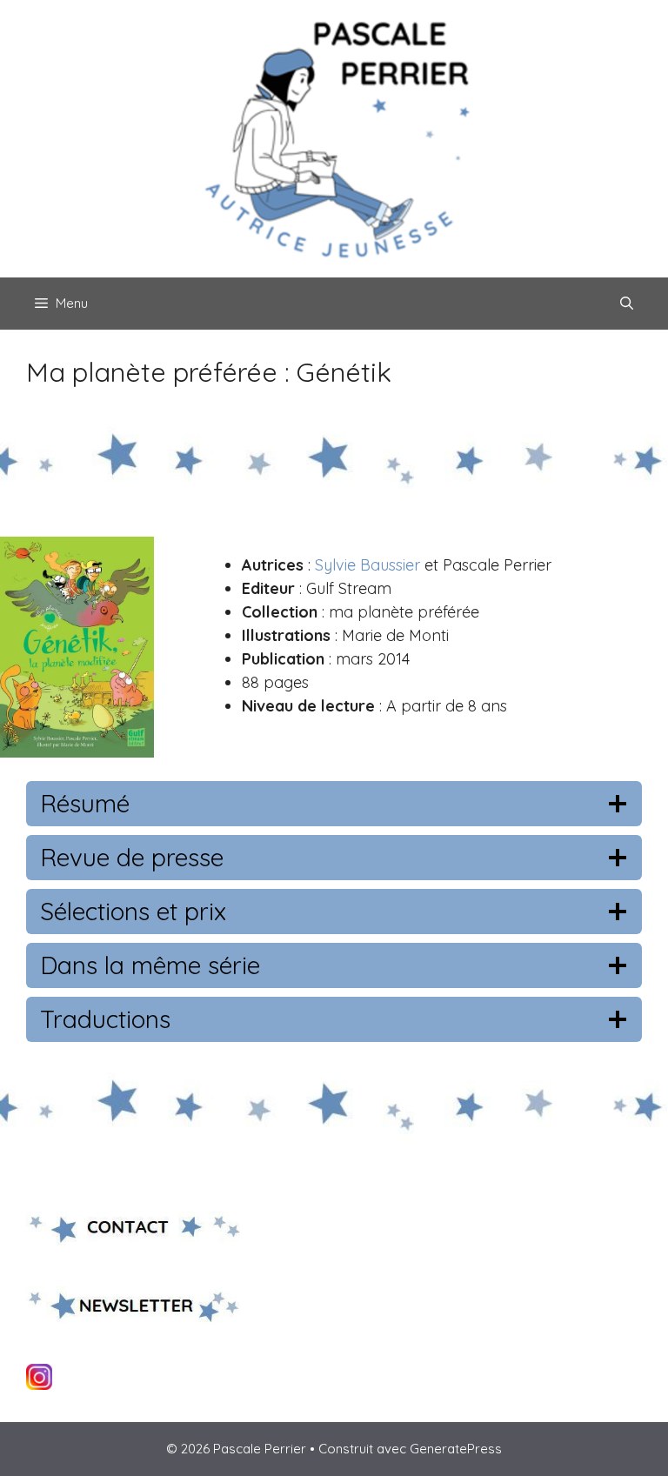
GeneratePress (456, 1448)
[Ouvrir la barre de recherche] (627, 303)
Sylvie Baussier (367, 565)
